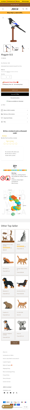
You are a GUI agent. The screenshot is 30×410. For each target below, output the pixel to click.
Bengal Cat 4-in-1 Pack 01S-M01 (8, 245)
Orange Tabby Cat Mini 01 (22, 269)
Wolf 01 (18, 244)
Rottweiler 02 (6, 291)
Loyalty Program (7, 362)
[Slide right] (28, 48)
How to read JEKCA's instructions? (11, 358)
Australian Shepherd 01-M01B (7, 334)
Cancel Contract (6, 381)
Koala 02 (19, 333)
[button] (3, 9)
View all (15, 342)
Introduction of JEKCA (8, 355)
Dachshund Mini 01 (21, 291)
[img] (6, 248)
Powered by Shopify (18, 407)
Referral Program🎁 (7, 365)
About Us (5, 352)
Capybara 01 (5, 312)
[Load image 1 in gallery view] (7, 48)
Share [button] (4, 104)
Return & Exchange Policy (9, 371)
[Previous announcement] (2, 4)
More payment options (15, 97)
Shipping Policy (6, 368)
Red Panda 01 (6, 268)
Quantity (3, 74)
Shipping (8, 71)
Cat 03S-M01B (20, 312)
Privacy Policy (6, 375)
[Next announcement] (27, 4)
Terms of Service (7, 378)
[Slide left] (1, 48)
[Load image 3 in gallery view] (22, 48)
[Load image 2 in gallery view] (15, 48)
